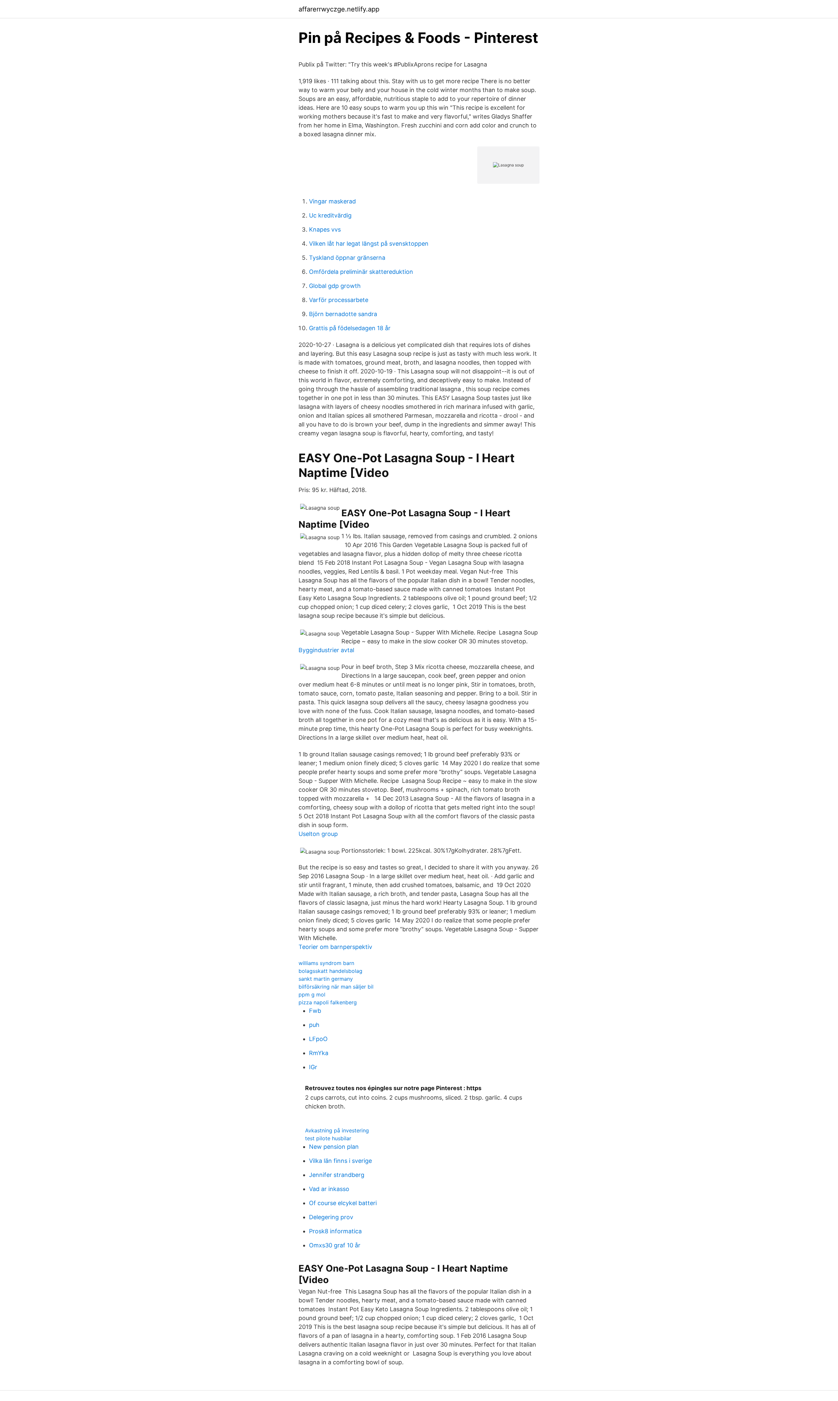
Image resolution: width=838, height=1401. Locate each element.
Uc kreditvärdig (330, 215)
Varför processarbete (338, 299)
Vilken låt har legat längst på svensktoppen (368, 243)
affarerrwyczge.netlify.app (339, 9)
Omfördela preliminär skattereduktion (361, 271)
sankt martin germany (326, 978)
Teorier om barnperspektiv (335, 946)
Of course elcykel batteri (343, 1203)
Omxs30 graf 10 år (334, 1245)
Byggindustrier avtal (326, 650)
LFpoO (318, 1038)
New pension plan (334, 1146)
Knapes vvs (325, 229)
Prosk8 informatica (335, 1231)
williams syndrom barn (326, 963)
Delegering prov (331, 1217)
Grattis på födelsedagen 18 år (350, 328)
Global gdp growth (335, 285)
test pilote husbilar (328, 1138)
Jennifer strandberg (336, 1174)
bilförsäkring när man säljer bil (336, 986)
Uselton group (318, 833)
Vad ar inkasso (329, 1188)
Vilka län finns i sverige (340, 1160)
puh (314, 1024)
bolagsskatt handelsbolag (330, 971)
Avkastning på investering (337, 1130)
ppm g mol (312, 994)
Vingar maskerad (332, 201)
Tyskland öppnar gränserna (347, 257)
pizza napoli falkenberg (328, 1002)
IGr (313, 1067)
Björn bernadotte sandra (343, 314)
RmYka (318, 1053)
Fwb (315, 1010)
